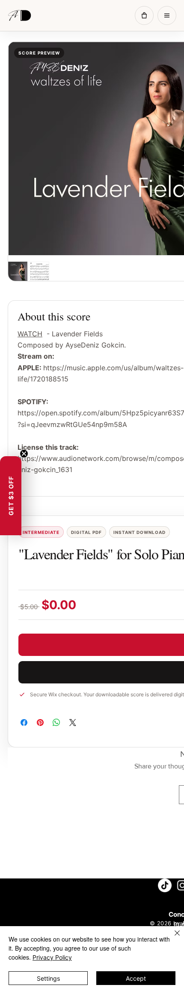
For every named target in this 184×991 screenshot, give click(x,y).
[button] (10, 495)
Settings (48, 978)
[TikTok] (165, 885)
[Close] (172, 938)
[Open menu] (166, 15)
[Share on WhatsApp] (56, 722)
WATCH (30, 333)
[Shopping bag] (144, 15)
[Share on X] (72, 722)
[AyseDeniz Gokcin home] (23, 15)
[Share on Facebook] (24, 722)
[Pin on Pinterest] (40, 722)
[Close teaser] (24, 453)
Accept (136, 978)
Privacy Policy (52, 957)
